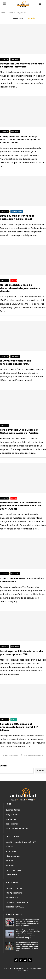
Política (9, 860)
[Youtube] (25, 960)
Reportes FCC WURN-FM (16, 902)
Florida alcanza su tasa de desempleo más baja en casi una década (20, 288)
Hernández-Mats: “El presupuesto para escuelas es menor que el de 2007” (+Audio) (20, 505)
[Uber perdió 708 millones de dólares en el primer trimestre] (23, 39)
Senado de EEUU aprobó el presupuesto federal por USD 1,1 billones (19, 727)
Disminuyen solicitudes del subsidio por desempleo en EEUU (21, 653)
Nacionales (10, 851)
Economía (11, 13)
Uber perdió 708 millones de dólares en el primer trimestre (22, 65)
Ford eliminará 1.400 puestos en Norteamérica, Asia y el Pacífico (19, 431)
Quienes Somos (12, 810)
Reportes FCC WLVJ (14, 907)
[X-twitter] (21, 960)
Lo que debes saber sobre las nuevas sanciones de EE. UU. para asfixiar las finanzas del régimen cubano (27, 922)
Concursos (10, 819)
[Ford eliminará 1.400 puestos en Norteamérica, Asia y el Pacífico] (23, 405)
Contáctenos (11, 824)
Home (2, 13)
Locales (9, 847)
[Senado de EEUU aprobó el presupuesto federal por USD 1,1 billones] (23, 699)
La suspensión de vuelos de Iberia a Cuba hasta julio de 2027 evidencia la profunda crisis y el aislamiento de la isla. (27, 946)
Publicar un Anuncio (14, 888)
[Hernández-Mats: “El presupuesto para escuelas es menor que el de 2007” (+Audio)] (23, 478)
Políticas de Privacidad (16, 828)
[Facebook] (16, 960)
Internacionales (12, 856)
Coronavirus (11, 874)
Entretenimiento (13, 870)
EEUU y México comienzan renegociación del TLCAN (15, 362)
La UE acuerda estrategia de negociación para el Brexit (17, 217)
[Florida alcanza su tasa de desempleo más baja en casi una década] (23, 260)
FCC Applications (13, 893)
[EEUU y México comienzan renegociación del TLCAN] (23, 336)
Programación (12, 814)
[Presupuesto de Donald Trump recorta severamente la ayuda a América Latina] (23, 111)
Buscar (3, 765)
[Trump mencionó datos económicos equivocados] (23, 553)
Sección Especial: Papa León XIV (20, 842)
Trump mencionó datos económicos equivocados (22, 580)
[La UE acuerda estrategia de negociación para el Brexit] (23, 191)
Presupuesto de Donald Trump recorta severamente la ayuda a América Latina (20, 139)
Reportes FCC (12, 897)
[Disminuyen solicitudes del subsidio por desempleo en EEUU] (23, 626)
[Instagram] (30, 960)
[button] (40, 4)
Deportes (9, 865)
